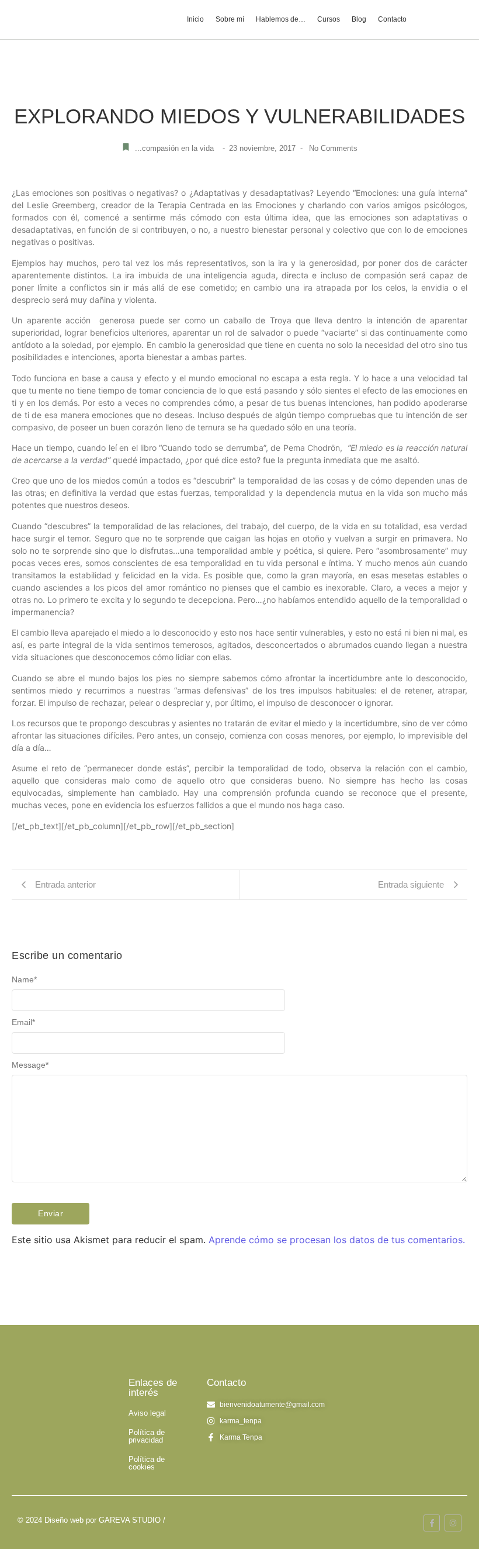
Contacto (392, 19)
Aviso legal (147, 1413)
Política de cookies (147, 1463)
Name (24, 979)
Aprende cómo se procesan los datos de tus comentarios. (337, 1240)
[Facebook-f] (432, 1522)
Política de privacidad (147, 1436)
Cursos (328, 19)
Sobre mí (230, 19)
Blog (359, 19)
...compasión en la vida (174, 148)
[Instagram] (453, 1522)
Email (23, 1022)
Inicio (195, 19)
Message (30, 1065)
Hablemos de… (281, 19)
